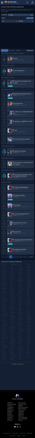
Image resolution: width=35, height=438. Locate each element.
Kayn (12, 305)
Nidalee (20, 273)
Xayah (28, 324)
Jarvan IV (13, 277)
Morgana (13, 357)
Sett (20, 332)
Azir (3, 294)
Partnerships (13, 435)
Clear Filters (30, 18)
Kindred (12, 312)
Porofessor (10, 405)
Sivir (20, 345)
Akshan (4, 271)
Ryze (20, 321)
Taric (28, 274)
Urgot (28, 295)
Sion (20, 343)
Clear (31, 15)
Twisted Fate (29, 288)
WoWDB (20, 405)
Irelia (12, 271)
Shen (20, 337)
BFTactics (9, 420)
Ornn (20, 287)
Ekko (4, 329)
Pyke (20, 294)
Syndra (28, 264)
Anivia (4, 279)
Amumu (4, 277)
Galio (4, 344)
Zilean (28, 352)
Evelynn (4, 333)
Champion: (4, 15)
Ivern (12, 273)
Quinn (20, 298)
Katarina (13, 301)
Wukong (29, 321)
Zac (28, 343)
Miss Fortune (12, 352)
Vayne (28, 299)
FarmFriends (10, 416)
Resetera (9, 414)
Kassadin (13, 299)
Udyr (28, 293)
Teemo (28, 276)
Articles (23, 435)
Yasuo (28, 330)
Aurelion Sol (5, 289)
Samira (20, 324)
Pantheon (21, 289)
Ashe (4, 286)
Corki (4, 318)
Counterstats (10, 407)
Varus (28, 297)
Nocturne (21, 277)
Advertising (22, 433)
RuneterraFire (10, 410)
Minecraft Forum (22, 404)
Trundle (29, 283)
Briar (4, 307)
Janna (12, 275)
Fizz (3, 342)
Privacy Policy (15, 433)
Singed (20, 341)
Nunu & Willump (21, 280)
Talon (28, 272)
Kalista (12, 292)
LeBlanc (12, 319)
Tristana (29, 281)
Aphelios (5, 284)
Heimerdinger (14, 264)
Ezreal (4, 335)
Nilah (20, 275)
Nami (20, 264)
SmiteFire (9, 411)
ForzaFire (9, 417)
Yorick (28, 334)
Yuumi (28, 339)
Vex (28, 306)
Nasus (20, 266)
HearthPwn (21, 413)
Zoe (28, 354)
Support (19, 435)
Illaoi (12, 268)
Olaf (20, 283)
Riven (20, 317)
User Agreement (7, 433)
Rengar (20, 315)
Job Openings (29, 433)
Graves (4, 355)
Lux (11, 336)
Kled (12, 314)
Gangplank (5, 346)
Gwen (4, 357)
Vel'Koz (28, 304)
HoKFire (20, 420)
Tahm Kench (28, 267)
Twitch (28, 291)
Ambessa (5, 275)
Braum (4, 305)
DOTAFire (9, 413)
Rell (19, 307)
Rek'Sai (20, 305)
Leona (12, 323)
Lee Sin (12, 321)
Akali (4, 268)
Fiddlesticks (5, 337)
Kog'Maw (13, 316)
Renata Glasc (20, 310)
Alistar (4, 273)
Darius (4, 320)
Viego (28, 310)
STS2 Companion (22, 417)
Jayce (12, 281)
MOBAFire (10, 402)
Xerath (28, 326)
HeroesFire (10, 418)
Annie (4, 281)
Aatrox (4, 264)
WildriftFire (10, 408)
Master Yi (13, 345)
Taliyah (28, 270)
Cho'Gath (5, 316)
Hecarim (5, 359)
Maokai (12, 343)
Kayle (12, 303)
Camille (4, 311)
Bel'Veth (4, 298)
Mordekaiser (14, 355)
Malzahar (13, 341)
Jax (11, 279)
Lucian (12, 332)
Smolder (21, 350)
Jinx (11, 286)
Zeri (28, 348)
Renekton (21, 313)
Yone (28, 332)
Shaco (20, 334)
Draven (4, 327)
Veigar (28, 302)
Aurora (4, 292)
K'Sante (12, 288)
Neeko (20, 271)
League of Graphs (11, 404)
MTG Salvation (22, 402)
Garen (4, 348)
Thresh (28, 278)
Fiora (4, 340)
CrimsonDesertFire (23, 418)
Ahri (4, 266)
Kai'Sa (12, 290)
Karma (12, 295)
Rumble (20, 319)
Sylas (20, 358)
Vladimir (29, 315)
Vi (27, 308)
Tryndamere (30, 285)
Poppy (20, 292)
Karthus (12, 297)
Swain (20, 356)
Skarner (21, 348)
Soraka (20, 354)
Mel (11, 347)
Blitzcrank (5, 300)
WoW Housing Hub (23, 407)
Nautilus (21, 268)
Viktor (28, 313)
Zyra (28, 356)
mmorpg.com (21, 410)
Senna (20, 328)
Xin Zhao (29, 328)
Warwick (29, 319)
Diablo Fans (21, 414)
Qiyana (20, 296)
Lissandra (13, 327)
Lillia (12, 325)
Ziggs (28, 350)
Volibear (29, 317)
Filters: (3, 18)
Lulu (12, 334)
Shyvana (21, 339)
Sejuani (20, 326)
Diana (4, 322)
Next (31, 257)
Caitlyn (4, 309)
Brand (4, 303)
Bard (4, 296)
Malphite (13, 338)
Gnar (4, 351)
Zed (28, 345)
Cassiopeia (5, 313)
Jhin (11, 284)
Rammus (21, 303)
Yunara (28, 337)
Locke (12, 330)
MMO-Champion (22, 408)
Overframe (21, 416)
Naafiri (12, 359)
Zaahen (28, 341)
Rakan (20, 300)
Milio (12, 349)
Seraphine (21, 330)
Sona (20, 352)
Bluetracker (21, 411)
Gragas (4, 353)
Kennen (12, 308)
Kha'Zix (12, 310)
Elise (4, 331)
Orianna (21, 285)
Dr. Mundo (5, 324)
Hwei (12, 266)
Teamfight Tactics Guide (17, 364)
